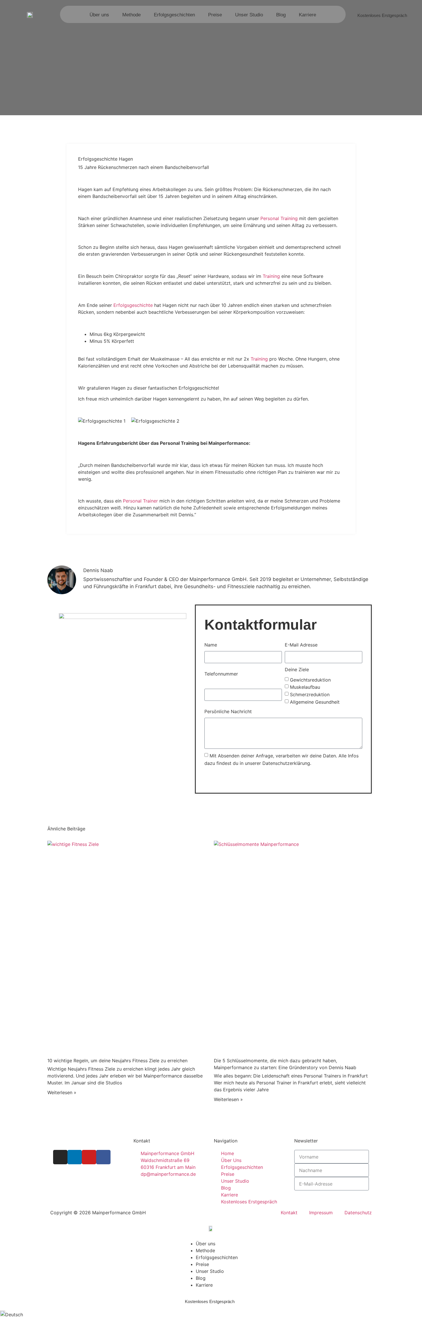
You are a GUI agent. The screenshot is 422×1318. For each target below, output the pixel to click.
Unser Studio (249, 15)
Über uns (99, 15)
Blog (281, 15)
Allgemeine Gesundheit (315, 702)
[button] (211, 1314)
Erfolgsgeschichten (174, 15)
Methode (131, 15)
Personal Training (279, 218)
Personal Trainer (140, 501)
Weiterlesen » (61, 1092)
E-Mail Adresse (301, 645)
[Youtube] (89, 1157)
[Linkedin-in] (74, 1157)
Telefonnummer (221, 674)
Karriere (307, 15)
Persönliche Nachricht (228, 711)
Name (210, 645)
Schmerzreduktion (310, 694)
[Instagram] (60, 1157)
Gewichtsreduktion (310, 679)
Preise (215, 15)
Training (270, 276)
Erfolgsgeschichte (133, 305)
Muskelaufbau (305, 687)
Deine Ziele (297, 669)
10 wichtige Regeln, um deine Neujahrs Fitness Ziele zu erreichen (117, 1060)
